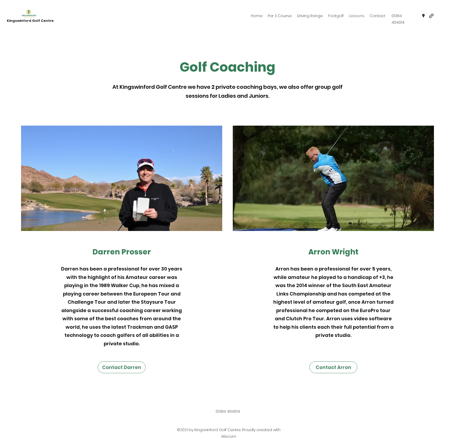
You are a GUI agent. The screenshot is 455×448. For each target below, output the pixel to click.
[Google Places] (423, 15)
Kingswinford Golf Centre (30, 20)
